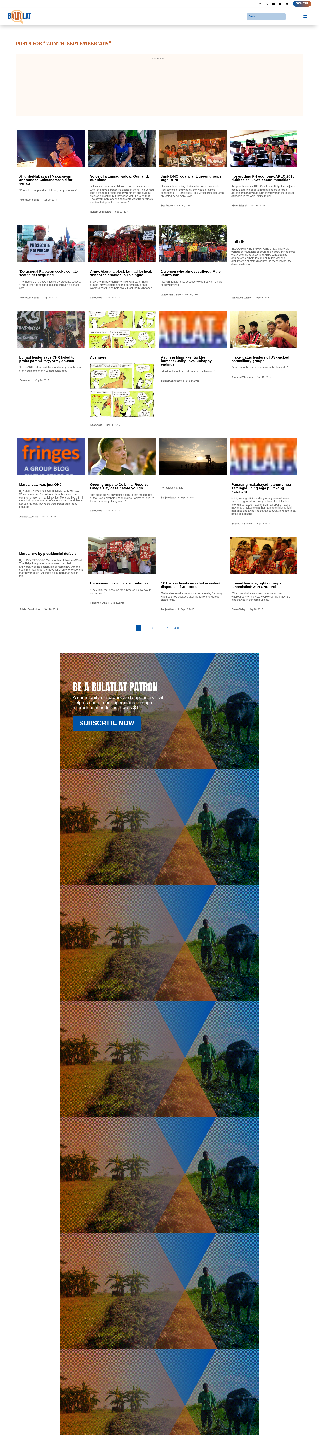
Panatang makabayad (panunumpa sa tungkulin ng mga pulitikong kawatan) (263, 482)
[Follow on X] (266, 3)
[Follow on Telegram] (286, 3)
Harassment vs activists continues (122, 574)
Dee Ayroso (167, 206)
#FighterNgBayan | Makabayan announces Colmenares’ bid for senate (51, 172)
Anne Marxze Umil (29, 517)
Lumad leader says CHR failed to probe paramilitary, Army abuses (51, 369)
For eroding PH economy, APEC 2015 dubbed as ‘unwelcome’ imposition (263, 172)
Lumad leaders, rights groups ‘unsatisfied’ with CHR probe (263, 574)
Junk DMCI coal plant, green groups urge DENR (193, 172)
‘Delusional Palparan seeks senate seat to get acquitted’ (51, 263)
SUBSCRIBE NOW (106, 723)
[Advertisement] (159, 87)
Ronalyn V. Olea (98, 603)
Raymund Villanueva (242, 377)
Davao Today (238, 609)
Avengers (122, 369)
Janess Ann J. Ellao (29, 200)
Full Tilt (263, 263)
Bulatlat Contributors (100, 212)
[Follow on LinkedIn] (273, 3)
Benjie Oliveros (168, 498)
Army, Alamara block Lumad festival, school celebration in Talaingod (122, 263)
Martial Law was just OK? (51, 482)
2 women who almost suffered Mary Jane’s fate (193, 263)
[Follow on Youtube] (280, 3)
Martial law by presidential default (51, 574)
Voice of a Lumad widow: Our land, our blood (122, 172)
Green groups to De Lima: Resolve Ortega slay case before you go (122, 482)
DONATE (302, 3)
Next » (177, 628)
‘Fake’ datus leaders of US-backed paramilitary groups (263, 369)
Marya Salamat (239, 206)
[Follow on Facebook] (260, 3)
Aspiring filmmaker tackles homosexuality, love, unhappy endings (193, 369)
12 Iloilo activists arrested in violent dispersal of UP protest (193, 574)
